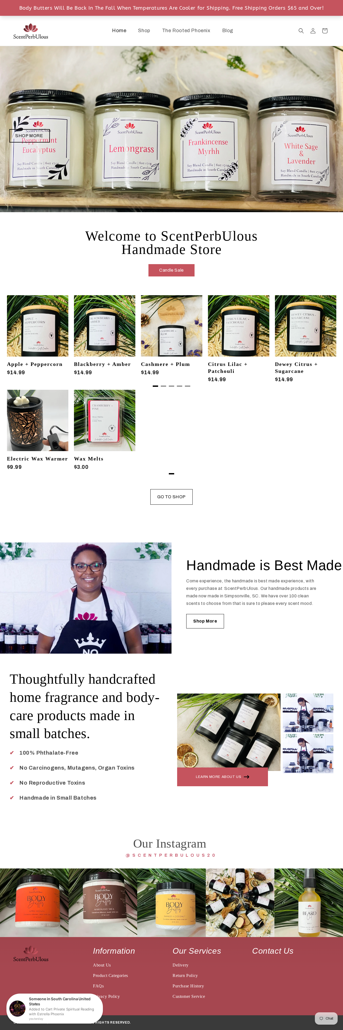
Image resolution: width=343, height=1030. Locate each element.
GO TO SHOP (171, 497)
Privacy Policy (106, 996)
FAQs (98, 986)
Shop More (205, 621)
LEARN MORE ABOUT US (218, 777)
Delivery (181, 965)
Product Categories (110, 975)
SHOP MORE (29, 135)
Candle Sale (171, 270)
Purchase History (188, 986)
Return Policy (185, 975)
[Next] (328, 339)
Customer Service (189, 996)
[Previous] (10, 902)
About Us (102, 965)
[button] (301, 31)
